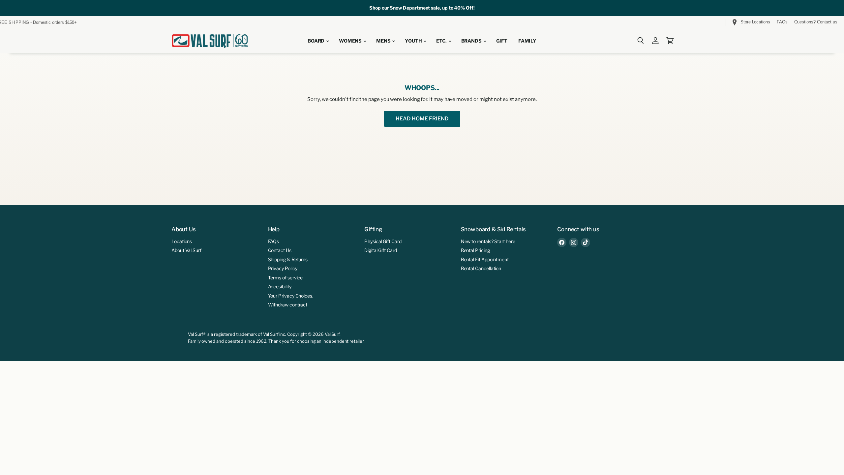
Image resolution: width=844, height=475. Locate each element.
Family (527, 41)
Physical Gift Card (383, 241)
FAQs (782, 22)
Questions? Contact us (815, 22)
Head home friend (422, 118)
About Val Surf (186, 250)
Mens (383, 41)
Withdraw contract (288, 304)
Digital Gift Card (380, 250)
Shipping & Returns (288, 259)
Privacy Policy (282, 268)
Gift (501, 41)
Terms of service (285, 277)
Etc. (441, 41)
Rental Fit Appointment (485, 259)
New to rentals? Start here (488, 241)
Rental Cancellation (481, 268)
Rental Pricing (475, 250)
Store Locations (755, 21)
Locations (181, 241)
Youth (414, 41)
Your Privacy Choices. (290, 296)
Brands (472, 41)
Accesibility (279, 286)
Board (316, 41)
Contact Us (279, 250)
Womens (351, 41)
